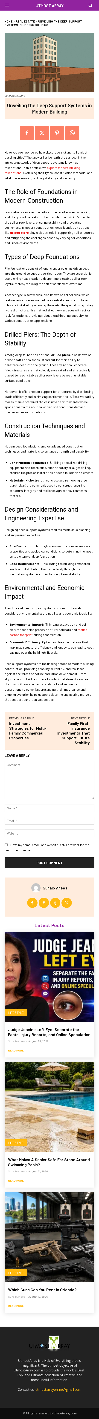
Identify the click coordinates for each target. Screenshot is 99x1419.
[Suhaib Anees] (37, 887)
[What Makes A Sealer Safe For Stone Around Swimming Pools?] (49, 1107)
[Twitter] (42, 133)
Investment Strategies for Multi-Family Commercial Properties (28, 730)
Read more (16, 1050)
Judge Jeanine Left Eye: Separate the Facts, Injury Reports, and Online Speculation (49, 1032)
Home (8, 21)
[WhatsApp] (72, 133)
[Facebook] (27, 133)
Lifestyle (16, 1012)
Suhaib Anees (55, 887)
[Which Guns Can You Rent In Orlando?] (49, 1237)
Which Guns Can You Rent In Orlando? (42, 1289)
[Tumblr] (55, 903)
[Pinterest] (57, 133)
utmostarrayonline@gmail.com (58, 1389)
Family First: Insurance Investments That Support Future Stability (73, 733)
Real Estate (25, 21)
